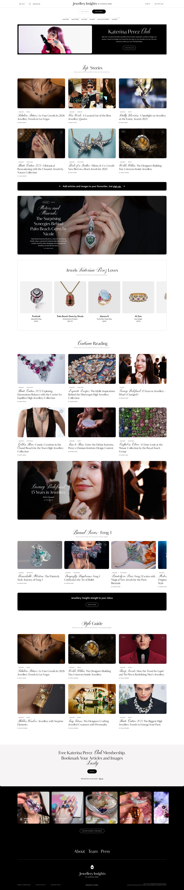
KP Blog (92, 19)
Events (130, 111)
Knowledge (131, 440)
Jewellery (66, 19)
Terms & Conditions (23, 885)
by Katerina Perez (72, 401)
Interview (79, 111)
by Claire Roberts (21, 176)
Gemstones (75, 19)
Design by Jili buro (92, 885)
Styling (130, 667)
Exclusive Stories (103, 19)
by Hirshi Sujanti (72, 122)
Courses (114, 19)
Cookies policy (56, 885)
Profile (53, 202)
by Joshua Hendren (124, 172)
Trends (28, 111)
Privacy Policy (40, 885)
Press (105, 851)
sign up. (117, 186)
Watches (84, 19)
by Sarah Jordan (21, 122)
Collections (30, 162)
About (79, 851)
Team (93, 851)
